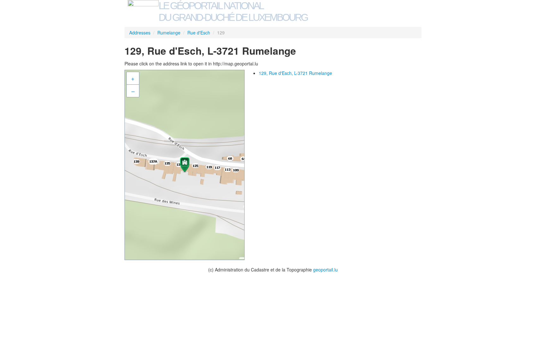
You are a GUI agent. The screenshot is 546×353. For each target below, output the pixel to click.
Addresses (139, 32)
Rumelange (168, 32)
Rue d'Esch (198, 32)
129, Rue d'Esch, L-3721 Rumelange (295, 73)
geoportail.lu (325, 269)
